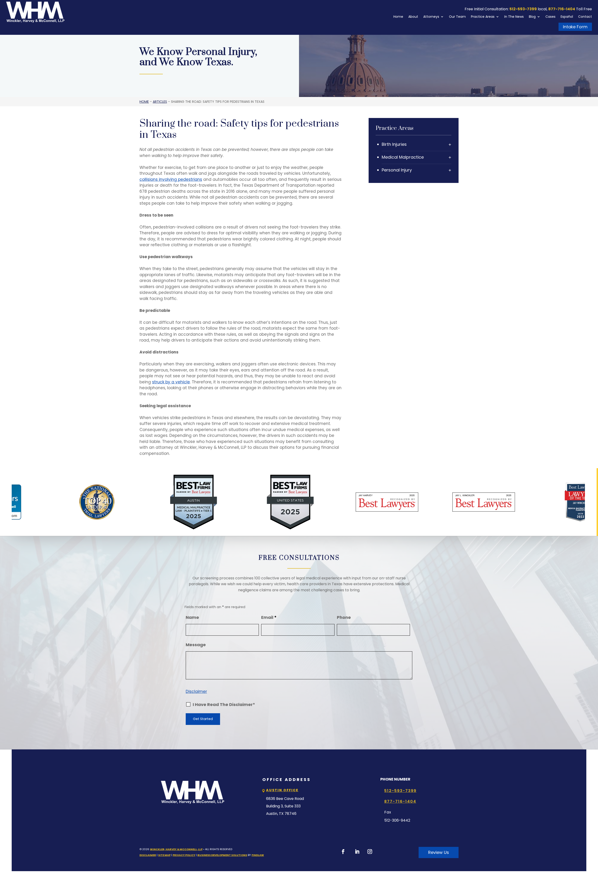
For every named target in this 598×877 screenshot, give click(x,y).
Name (192, 617)
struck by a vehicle (171, 382)
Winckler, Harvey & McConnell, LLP (176, 849)
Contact (585, 16)
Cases (550, 16)
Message (196, 645)
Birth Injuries (394, 144)
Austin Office (282, 790)
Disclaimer (196, 691)
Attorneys (431, 16)
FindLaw (258, 855)
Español (567, 16)
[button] (593, 843)
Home (398, 16)
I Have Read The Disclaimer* (224, 704)
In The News (514, 16)
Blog (532, 16)
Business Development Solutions (222, 855)
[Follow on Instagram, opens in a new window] (369, 851)
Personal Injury (397, 170)
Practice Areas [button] (483, 16)
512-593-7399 (523, 9)
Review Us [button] (438, 852)
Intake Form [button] (575, 27)
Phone (344, 617)
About (413, 16)
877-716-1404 (561, 9)
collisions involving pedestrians (170, 179)
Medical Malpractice (403, 157)
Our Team (457, 16)
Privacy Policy (184, 855)
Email (269, 617)
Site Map (164, 855)
